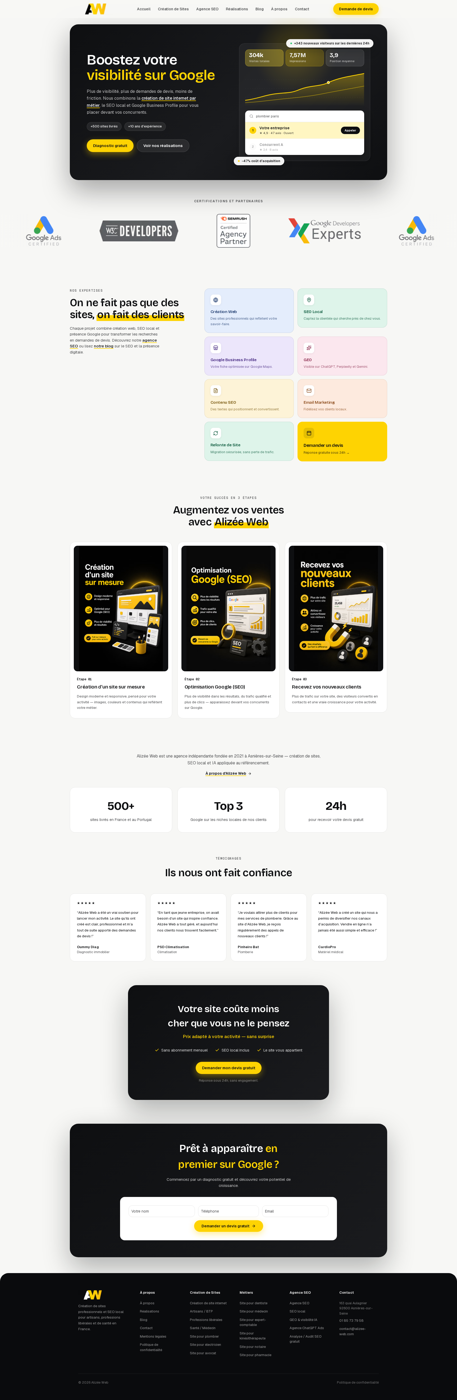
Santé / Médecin (203, 1328)
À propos (279, 9)
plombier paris (267, 116)
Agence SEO (207, 9)
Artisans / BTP (201, 1311)
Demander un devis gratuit (225, 1226)
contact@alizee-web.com (352, 1331)
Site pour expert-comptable (253, 1322)
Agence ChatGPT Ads (307, 1328)
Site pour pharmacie (255, 1355)
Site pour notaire (253, 1346)
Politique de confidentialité (151, 1347)
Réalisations (237, 9)
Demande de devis (356, 9)
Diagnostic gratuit (110, 145)
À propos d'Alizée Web (225, 773)
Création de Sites (173, 9)
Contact (302, 9)
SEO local (297, 1311)
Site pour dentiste (253, 1303)
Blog (259, 9)
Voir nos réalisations (163, 145)
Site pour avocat (203, 1353)
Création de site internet (208, 1303)
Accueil (143, 9)
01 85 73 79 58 (351, 1320)
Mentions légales (153, 1336)
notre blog (103, 345)
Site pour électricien (205, 1344)
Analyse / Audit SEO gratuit (306, 1339)
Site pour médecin (254, 1311)
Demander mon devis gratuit (228, 1067)
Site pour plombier (204, 1336)
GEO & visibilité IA (303, 1320)
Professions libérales (206, 1320)
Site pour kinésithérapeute (253, 1336)
